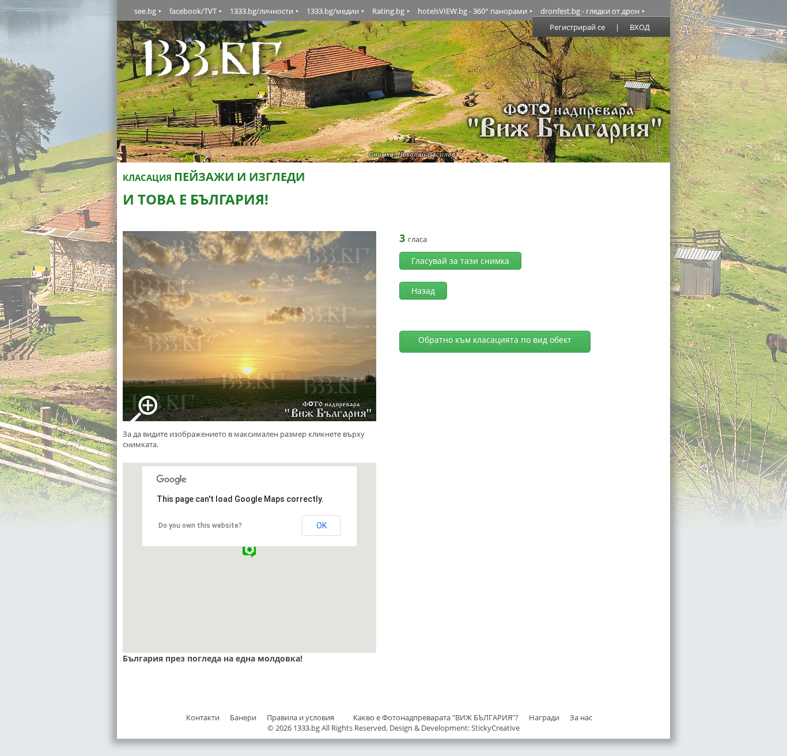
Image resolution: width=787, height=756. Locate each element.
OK (321, 525)
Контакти (203, 717)
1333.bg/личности (261, 11)
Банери (244, 717)
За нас (581, 717)
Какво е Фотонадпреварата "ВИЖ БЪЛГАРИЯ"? (436, 717)
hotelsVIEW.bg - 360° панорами (472, 11)
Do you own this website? (200, 525)
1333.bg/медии (333, 11)
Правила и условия (300, 717)
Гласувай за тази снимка (460, 260)
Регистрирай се (577, 27)
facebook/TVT (193, 11)
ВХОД (640, 27)
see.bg (145, 11)
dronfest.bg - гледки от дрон (590, 11)
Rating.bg (388, 11)
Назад (423, 290)
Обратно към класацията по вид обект (495, 339)
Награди (544, 717)
